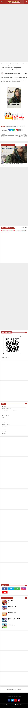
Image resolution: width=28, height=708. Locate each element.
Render (4, 422)
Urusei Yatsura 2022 (6, 424)
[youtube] (5, 592)
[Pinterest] (17, 130)
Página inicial (3, 63)
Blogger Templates (10, 704)
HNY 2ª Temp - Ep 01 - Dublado (14, 618)
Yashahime (5, 426)
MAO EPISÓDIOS (6, 415)
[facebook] (5, 588)
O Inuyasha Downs (6, 419)
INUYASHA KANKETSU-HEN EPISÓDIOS (10, 410)
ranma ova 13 (5, 433)
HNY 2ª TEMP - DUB (12, 606)
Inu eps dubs (10, 600)
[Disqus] (14, 279)
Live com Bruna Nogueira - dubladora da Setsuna (16, 63)
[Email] (19, 130)
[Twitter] (11, 130)
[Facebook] (9, 130)
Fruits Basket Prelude (7, 408)
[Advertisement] (14, 18)
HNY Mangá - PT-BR (12, 612)
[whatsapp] (17, 588)
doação (4, 431)
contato (4, 429)
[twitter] (11, 588)
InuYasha (4, 413)
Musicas (4, 417)
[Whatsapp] (14, 130)
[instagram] (23, 588)
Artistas (4, 406)
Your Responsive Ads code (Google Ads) (14, 689)
